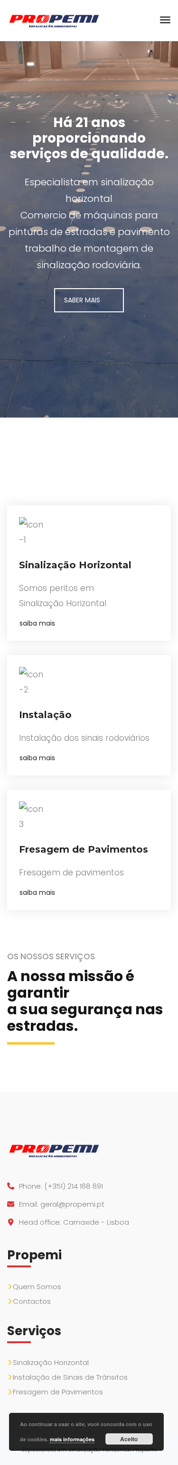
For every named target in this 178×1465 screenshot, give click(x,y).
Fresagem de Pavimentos (58, 1392)
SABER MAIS (82, 300)
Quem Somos (37, 1287)
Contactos (32, 1301)
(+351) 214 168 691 (73, 1186)
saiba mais (37, 623)
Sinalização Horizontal (51, 1362)
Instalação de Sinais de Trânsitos (70, 1377)
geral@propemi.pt (72, 1204)
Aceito (129, 1439)
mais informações (72, 1439)
